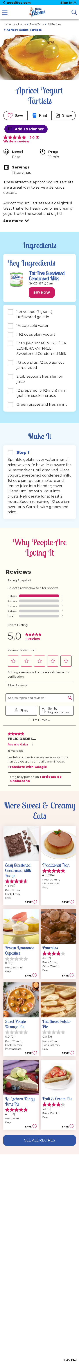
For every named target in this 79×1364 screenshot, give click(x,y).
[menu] (4, 13)
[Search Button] (74, 12)
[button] (16, 220)
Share (67, 115)
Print (43, 115)
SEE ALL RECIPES (39, 1140)
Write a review (16, 141)
